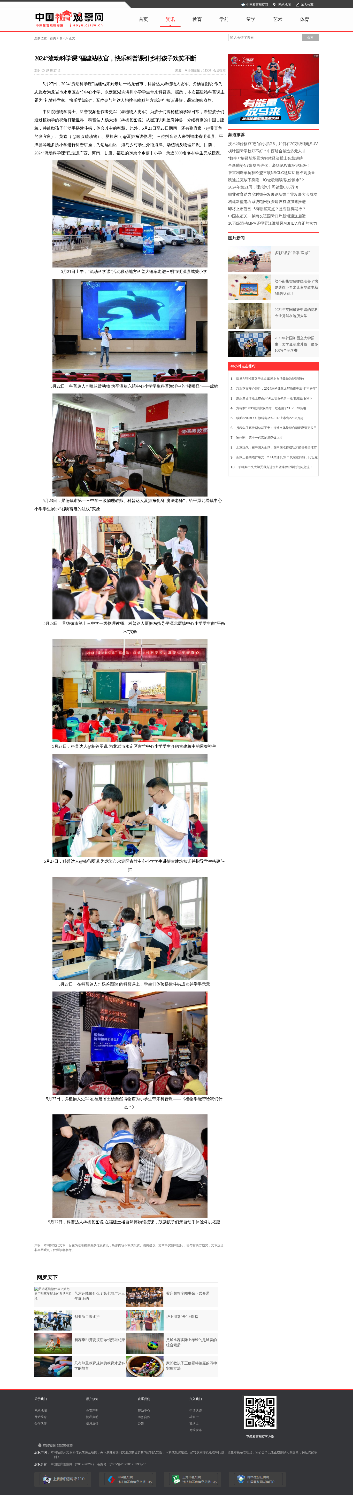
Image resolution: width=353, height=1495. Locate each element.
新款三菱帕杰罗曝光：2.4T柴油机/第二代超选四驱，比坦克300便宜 (273, 458)
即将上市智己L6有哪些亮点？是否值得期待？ (267, 209)
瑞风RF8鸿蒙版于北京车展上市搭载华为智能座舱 (267, 379)
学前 (224, 19)
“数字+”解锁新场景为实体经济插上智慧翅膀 (265, 158)
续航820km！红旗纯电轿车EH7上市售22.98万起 (267, 418)
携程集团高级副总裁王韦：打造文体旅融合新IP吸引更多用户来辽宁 (272, 429)
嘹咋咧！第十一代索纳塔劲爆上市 (257, 438)
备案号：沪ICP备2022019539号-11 (122, 1464)
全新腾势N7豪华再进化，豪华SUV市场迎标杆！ (269, 165)
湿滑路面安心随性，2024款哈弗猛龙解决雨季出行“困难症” (274, 389)
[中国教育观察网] (69, 27)
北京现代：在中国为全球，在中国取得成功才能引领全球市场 (272, 448)
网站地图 (284, 4)
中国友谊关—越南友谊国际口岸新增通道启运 (267, 216)
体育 (304, 19)
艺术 (277, 19)
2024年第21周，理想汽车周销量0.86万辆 (263, 187)
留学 (251, 19)
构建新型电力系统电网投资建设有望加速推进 (267, 201)
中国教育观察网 (257, 4)
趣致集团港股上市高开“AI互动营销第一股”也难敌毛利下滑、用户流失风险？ (270, 399)
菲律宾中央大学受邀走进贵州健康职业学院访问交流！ (272, 467)
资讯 (170, 19)
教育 (197, 19)
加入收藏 (307, 4)
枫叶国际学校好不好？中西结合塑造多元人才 (267, 151)
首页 (143, 19)
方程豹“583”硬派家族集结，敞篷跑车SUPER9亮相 (268, 408)
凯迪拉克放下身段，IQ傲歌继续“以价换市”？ (266, 180)
